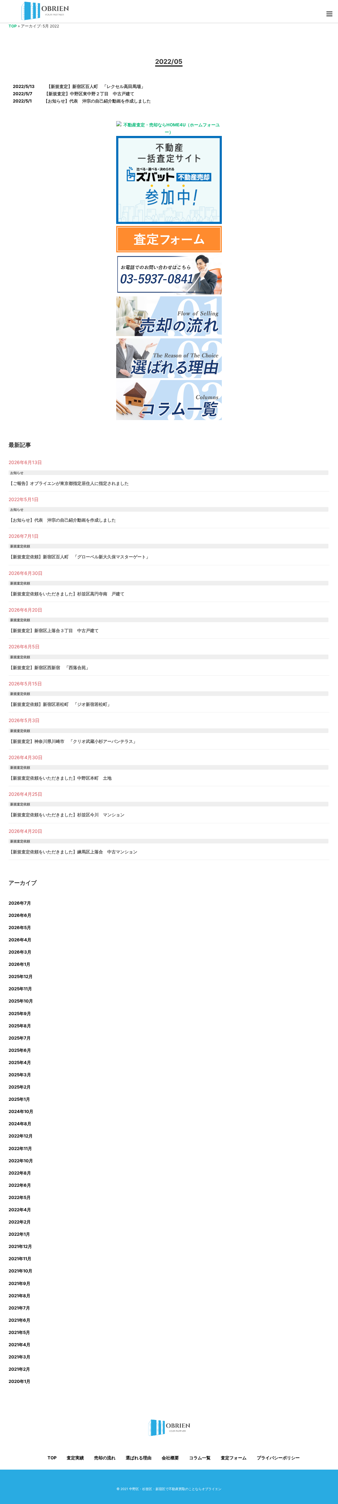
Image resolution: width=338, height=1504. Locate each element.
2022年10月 (21, 1160)
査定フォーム (234, 1457)
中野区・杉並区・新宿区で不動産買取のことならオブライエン (175, 1489)
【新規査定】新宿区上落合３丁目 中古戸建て (54, 630)
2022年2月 (20, 1222)
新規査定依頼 (20, 546)
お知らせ (16, 473)
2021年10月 (20, 1270)
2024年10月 (21, 1111)
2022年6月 (20, 1185)
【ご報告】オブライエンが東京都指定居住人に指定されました (69, 483)
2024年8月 (20, 1123)
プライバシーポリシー (278, 1457)
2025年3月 (20, 1074)
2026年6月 (20, 915)
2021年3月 (19, 1356)
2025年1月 (19, 1099)
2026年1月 (19, 964)
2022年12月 (21, 1136)
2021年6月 (19, 1320)
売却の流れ (105, 1457)
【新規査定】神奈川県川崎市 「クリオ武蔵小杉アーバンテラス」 (73, 741)
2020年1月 (19, 1381)
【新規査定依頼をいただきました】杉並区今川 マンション (66, 814)
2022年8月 (20, 1173)
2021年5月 (19, 1332)
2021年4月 (19, 1344)
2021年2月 (19, 1369)
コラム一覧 (200, 1457)
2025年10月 (21, 1001)
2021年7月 (19, 1308)
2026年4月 (20, 939)
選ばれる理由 (139, 1457)
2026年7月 (20, 903)
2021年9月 (19, 1283)
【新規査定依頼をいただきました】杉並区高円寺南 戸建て (66, 593)
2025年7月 (20, 1038)
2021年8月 (19, 1295)
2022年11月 (20, 1148)
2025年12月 (21, 976)
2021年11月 (20, 1258)
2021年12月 (20, 1246)
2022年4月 (20, 1209)
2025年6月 (20, 1050)
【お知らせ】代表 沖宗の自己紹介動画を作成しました (62, 520)
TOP (13, 26)
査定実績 (75, 1457)
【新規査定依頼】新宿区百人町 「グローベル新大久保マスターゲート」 (79, 556)
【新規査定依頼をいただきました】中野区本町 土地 (60, 778)
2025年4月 (20, 1062)
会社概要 (170, 1457)
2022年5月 (20, 1197)
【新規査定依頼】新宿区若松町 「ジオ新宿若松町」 (60, 704)
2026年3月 (20, 952)
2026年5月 (20, 927)
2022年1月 (19, 1234)
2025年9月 (20, 1013)
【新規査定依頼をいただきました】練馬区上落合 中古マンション (73, 851)
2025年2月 (20, 1087)
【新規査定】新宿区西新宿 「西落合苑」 (49, 667)
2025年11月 (20, 988)
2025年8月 (20, 1025)
